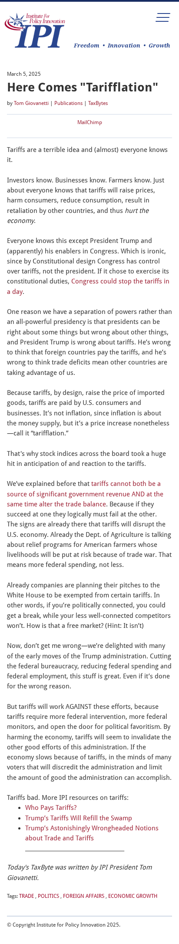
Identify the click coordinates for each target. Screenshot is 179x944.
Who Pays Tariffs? (50, 808)
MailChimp (89, 122)
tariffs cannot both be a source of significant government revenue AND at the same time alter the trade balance (85, 494)
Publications (68, 103)
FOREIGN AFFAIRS (83, 896)
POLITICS (48, 896)
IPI (35, 30)
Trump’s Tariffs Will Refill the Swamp (78, 818)
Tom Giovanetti (31, 103)
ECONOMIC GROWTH (132, 896)
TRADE (26, 896)
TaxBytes (98, 103)
